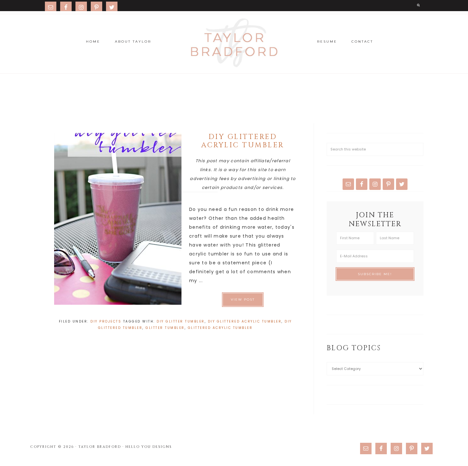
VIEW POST (243, 299)
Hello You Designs (148, 446)
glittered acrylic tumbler (220, 327)
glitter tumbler (165, 327)
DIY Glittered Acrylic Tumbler (242, 141)
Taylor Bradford (234, 42)
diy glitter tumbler (181, 321)
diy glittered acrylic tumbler (245, 321)
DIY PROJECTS (105, 321)
